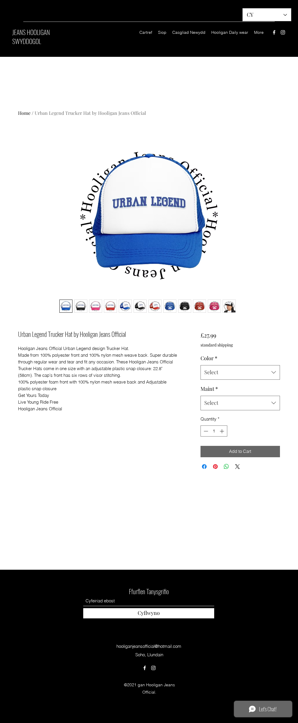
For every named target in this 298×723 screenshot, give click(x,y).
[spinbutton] (214, 431)
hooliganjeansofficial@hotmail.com (148, 646)
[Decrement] (205, 431)
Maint (209, 388)
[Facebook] (274, 32)
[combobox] (240, 372)
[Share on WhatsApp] (226, 466)
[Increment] (222, 431)
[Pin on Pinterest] (215, 466)
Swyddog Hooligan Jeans (149, 564)
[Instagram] (283, 32)
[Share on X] (237, 466)
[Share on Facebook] (204, 466)
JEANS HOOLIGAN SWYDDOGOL (31, 36)
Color (209, 358)
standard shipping (217, 345)
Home (24, 113)
